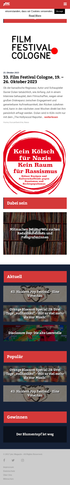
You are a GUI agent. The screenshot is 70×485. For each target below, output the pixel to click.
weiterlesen (51, 117)
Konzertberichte (16, 122)
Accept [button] (59, 11)
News (26, 122)
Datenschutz (9, 471)
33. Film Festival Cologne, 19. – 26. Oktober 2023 (33, 79)
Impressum (8, 467)
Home (6, 122)
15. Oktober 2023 (11, 73)
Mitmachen (8, 479)
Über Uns (7, 475)
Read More (35, 15)
